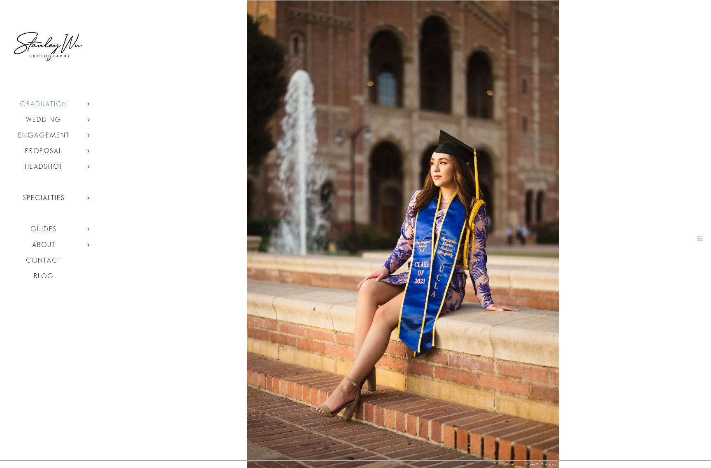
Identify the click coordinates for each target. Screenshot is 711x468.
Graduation (43, 103)
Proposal (43, 150)
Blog (44, 275)
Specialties (44, 197)
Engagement (44, 135)
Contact (43, 260)
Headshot (44, 166)
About (44, 244)
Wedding (43, 119)
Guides (43, 229)
